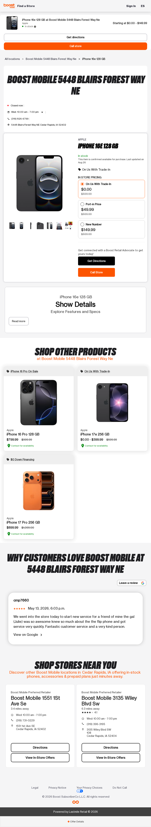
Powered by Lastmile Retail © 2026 (75, 811)
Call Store (96, 272)
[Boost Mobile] (9, 6)
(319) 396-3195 (96, 724)
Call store (76, 46)
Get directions (76, 37)
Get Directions (96, 260)
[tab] (75, 821)
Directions (40, 747)
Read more (18, 321)
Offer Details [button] (75, 821)
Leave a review (128, 582)
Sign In (131, 6)
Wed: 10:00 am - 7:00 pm (27, 112)
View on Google (28, 635)
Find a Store (26, 6)
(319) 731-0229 (25, 720)
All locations (12, 58)
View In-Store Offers (40, 757)
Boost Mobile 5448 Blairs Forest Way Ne (51, 58)
